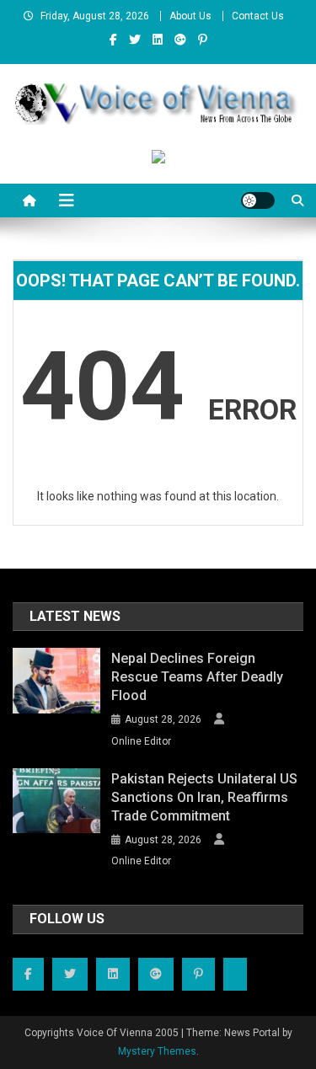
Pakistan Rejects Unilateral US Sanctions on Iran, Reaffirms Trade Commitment (204, 797)
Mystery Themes (157, 1051)
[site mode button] (258, 200)
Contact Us (258, 16)
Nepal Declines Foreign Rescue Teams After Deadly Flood (197, 676)
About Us (190, 16)
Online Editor (141, 741)
